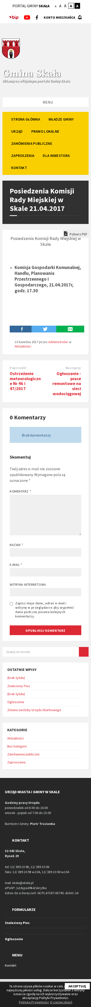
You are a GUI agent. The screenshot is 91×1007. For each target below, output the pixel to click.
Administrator (58, 342)
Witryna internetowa (28, 584)
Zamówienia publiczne (23, 754)
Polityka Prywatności (34, 1002)
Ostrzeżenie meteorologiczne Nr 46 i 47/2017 (25, 381)
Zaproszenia (16, 762)
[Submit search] (84, 652)
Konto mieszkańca (59, 17)
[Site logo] (11, 58)
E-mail (16, 564)
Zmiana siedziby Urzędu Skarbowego (34, 710)
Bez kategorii (17, 746)
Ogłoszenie (15, 702)
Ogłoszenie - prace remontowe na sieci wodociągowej (66, 383)
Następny (73, 368)
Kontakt (10, 965)
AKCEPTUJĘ (77, 986)
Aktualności (23, 346)
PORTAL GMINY (31, 5)
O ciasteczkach (61, 1002)
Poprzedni (18, 368)
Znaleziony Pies (18, 686)
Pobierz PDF (78, 234)
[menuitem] (25, 119)
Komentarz (20, 491)
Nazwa (16, 545)
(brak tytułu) (16, 678)
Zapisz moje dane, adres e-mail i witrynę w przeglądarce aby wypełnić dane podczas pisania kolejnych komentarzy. (44, 609)
